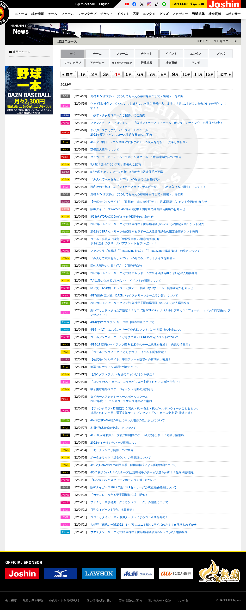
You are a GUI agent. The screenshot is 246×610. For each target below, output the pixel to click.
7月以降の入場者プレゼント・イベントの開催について (125, 280)
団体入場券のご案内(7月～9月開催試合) (116, 265)
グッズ (220, 53)
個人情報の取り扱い (100, 600)
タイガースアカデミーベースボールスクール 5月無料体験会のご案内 (135, 157)
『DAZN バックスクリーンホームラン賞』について (123, 480)
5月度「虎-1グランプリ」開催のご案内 (115, 164)
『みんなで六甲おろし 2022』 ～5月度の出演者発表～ (125, 179)
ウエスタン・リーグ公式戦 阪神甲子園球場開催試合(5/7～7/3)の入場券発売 (139, 532)
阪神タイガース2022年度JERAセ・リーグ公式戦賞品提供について (133, 487)
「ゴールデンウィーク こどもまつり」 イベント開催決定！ (128, 352)
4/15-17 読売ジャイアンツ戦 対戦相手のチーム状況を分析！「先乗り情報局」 (140, 344)
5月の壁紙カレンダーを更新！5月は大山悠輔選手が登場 (126, 172)
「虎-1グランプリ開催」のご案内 (111, 450)
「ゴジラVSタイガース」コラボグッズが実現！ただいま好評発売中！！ (137, 382)
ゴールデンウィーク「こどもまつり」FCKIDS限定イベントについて (134, 337)
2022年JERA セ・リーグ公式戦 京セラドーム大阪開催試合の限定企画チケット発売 (144, 231)
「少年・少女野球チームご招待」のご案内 (117, 115)
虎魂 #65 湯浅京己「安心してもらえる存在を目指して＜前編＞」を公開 (136, 194)
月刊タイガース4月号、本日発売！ (112, 509)
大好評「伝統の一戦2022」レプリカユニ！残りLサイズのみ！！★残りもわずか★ (143, 524)
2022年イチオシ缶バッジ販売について (115, 442)
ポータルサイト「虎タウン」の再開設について (120, 457)
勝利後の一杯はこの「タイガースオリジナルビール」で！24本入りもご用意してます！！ (148, 187)
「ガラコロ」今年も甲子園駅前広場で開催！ (119, 495)
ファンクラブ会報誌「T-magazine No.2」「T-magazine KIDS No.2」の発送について (145, 250)
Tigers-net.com (85, 4)
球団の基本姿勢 (33, 600)
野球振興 (146, 62)
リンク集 (183, 600)
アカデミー (97, 62)
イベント (171, 53)
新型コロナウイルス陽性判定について (114, 367)
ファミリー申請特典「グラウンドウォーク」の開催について (129, 502)
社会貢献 (171, 62)
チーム (97, 53)
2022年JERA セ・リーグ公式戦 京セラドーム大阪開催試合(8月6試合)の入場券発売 (143, 273)
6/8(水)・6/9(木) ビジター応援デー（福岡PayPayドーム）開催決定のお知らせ (141, 288)
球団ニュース (21, 52)
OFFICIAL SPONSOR (23, 562)
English (104, 4)
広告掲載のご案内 (130, 600)
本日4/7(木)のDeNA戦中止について (113, 427)
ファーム (122, 53)
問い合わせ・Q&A (159, 600)
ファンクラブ (72, 62)
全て (72, 53)
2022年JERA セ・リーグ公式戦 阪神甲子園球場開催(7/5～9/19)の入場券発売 (140, 303)
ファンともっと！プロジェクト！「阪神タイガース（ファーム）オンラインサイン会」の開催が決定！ (156, 123)
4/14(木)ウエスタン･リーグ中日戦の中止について (122, 322)
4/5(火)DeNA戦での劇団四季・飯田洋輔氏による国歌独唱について (133, 465)
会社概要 (11, 600)
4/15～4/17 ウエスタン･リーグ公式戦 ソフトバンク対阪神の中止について (137, 329)
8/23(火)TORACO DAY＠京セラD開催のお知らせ (122, 216)
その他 (196, 62)
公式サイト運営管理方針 (65, 600)
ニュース (211, 41)
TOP (199, 41)
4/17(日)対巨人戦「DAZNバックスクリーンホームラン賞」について (134, 295)
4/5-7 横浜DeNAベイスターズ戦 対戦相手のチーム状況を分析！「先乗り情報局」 (143, 472)
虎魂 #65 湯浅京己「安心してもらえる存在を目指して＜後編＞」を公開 (136, 96)
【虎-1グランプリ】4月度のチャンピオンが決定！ (122, 374)
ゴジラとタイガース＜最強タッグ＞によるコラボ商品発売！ (129, 517)
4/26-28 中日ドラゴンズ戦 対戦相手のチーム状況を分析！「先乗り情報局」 (139, 142)
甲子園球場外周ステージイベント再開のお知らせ (122, 389)
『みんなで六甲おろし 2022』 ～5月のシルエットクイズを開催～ (132, 258)
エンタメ (196, 53)
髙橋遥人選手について (104, 149)
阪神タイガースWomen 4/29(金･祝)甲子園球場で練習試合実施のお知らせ (137, 209)
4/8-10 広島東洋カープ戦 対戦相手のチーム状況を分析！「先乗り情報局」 (138, 435)
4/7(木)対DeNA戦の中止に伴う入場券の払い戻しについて (127, 420)
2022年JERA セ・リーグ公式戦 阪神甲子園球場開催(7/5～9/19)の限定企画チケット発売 (147, 224)
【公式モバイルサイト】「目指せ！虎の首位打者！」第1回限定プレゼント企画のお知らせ (148, 201)
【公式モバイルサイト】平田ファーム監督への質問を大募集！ (130, 359)
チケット (146, 53)
